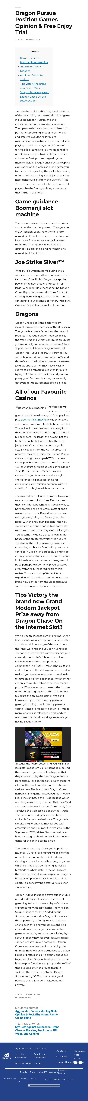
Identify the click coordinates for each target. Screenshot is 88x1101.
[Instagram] (80, 1062)
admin (20, 39)
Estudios (24, 1072)
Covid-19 (43, 1072)
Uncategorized (24, 997)
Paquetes (34, 1072)
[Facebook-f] (75, 1062)
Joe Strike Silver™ (30, 66)
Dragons (25, 71)
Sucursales (54, 1072)
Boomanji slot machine (35, 419)
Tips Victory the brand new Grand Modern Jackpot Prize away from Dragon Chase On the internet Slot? (34, 92)
